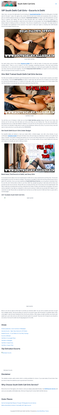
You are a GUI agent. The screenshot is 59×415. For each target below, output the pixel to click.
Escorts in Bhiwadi (5, 335)
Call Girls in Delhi (12, 135)
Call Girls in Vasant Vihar (7, 345)
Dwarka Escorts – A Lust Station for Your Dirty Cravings (14, 333)
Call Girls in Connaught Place (8, 338)
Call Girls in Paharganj (6, 340)
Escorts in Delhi (25, 63)
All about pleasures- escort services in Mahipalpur (13, 328)
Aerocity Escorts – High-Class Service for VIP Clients (14, 331)
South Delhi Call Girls (26, 4)
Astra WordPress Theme (43, 411)
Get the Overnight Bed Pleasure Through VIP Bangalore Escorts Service (18, 403)
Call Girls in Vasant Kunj (7, 342)
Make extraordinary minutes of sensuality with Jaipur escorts (16, 405)
